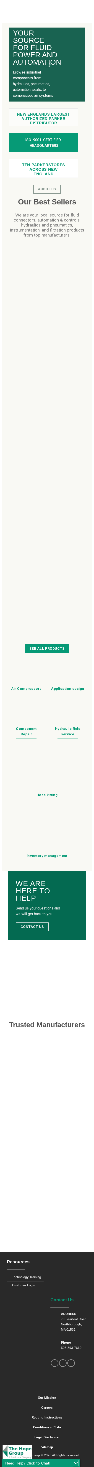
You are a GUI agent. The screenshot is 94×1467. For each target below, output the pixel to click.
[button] (9, 7)
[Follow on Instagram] (63, 1363)
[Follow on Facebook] (54, 1363)
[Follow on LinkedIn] (71, 1363)
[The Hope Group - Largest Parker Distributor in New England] (47, 8)
